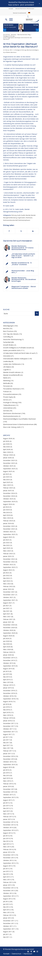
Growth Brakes (8, 345)
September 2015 (9, 797)
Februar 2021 (8, 619)
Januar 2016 (7, 786)
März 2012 (7, 912)
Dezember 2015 (9, 789)
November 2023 (9, 529)
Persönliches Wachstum (11, 389)
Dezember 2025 (9, 460)
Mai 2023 (6, 545)
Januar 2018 (7, 721)
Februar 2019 (8, 685)
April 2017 (6, 745)
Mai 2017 (6, 743)
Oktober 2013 (8, 860)
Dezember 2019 (9, 658)
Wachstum (29, 218)
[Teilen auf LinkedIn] (33, 231)
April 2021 (6, 614)
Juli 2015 (6, 803)
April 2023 (6, 548)
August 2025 (7, 471)
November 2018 (9, 693)
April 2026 (6, 449)
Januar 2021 (7, 622)
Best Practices (8, 331)
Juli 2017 (6, 737)
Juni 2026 (6, 444)
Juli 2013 (6, 869)
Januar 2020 (7, 655)
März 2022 (7, 584)
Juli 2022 (6, 573)
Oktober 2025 (8, 466)
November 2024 (9, 496)
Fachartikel (7, 342)
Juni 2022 (6, 575)
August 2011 (7, 932)
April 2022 (6, 581)
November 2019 (9, 660)
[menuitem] (11, 8)
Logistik (6, 370)
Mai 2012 (6, 907)
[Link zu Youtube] (34, 951)
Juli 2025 (6, 474)
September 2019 (9, 666)
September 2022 (9, 567)
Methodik (6, 383)
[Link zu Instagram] (37, 951)
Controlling (7, 337)
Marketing (6, 380)
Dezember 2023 (9, 526)
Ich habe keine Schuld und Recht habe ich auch (19, 353)
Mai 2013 (6, 874)
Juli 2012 (6, 901)
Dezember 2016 (9, 756)
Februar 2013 (8, 882)
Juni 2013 (6, 871)
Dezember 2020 (9, 625)
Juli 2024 (6, 507)
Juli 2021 (6, 606)
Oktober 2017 (8, 729)
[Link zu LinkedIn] (28, 951)
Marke (5, 378)
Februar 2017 (8, 751)
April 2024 (6, 515)
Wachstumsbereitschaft (10, 220)
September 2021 (9, 600)
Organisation (21, 218)
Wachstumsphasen (24, 220)
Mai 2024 (6, 512)
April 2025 (6, 482)
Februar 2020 (8, 652)
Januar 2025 (7, 490)
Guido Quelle (9, 206)
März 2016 (7, 781)
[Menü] (10, 19)
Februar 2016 (8, 784)
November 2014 (9, 825)
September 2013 (9, 863)
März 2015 (7, 814)
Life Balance (7, 367)
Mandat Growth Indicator (12, 372)
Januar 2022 (7, 589)
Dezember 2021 (9, 592)
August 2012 (7, 899)
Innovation (6, 356)
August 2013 (7, 866)
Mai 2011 (6, 937)
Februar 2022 (8, 586)
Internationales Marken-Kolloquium (15, 359)
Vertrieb (6, 411)
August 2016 (7, 767)
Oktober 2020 (8, 630)
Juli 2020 (6, 638)
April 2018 (6, 712)
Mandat (28, 215)
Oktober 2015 (8, 795)
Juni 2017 (6, 740)
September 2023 (9, 534)
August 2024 (7, 504)
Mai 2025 (6, 480)
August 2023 (7, 537)
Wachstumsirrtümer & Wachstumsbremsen (18, 424)
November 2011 (9, 923)
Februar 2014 (8, 849)
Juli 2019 (6, 671)
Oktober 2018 (8, 696)
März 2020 (7, 649)
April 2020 (6, 647)
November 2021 (9, 595)
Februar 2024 (8, 521)
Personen (6, 386)
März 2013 (7, 879)
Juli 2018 (6, 704)
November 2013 (9, 858)
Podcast (6, 391)
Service (5, 400)
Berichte (6, 328)
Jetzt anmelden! (27, 5)
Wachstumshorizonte (10, 416)
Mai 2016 (6, 775)
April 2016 (6, 778)
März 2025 (7, 485)
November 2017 (9, 726)
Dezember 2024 (9, 493)
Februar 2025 (8, 488)
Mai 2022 (6, 578)
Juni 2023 (6, 543)
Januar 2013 (7, 885)
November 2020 (9, 627)
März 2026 (7, 452)
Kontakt (11, 8)
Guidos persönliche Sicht (11, 350)
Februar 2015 (8, 816)
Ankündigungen (8, 326)
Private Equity (8, 397)
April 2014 (6, 844)
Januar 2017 (7, 753)
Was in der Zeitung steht (11, 427)
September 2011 (9, 929)
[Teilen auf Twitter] (21, 231)
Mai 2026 (6, 447)
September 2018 (9, 699)
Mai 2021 (6, 611)
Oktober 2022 (8, 564)
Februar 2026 (8, 455)
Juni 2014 (6, 838)
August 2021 (7, 603)
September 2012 (9, 896)
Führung (13, 215)
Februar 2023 (8, 553)
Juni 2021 (6, 608)
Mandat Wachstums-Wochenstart (24, 8)
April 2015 (6, 811)
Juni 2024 (6, 510)
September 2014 (9, 830)
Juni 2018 (6, 707)
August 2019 (7, 669)
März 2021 (7, 616)
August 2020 (7, 636)
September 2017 (9, 732)
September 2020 (9, 633)
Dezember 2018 (9, 690)
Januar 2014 (7, 852)
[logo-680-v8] (30, 19)
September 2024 (9, 501)
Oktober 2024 (8, 499)
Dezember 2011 (9, 921)
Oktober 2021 (8, 597)
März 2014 (7, 847)
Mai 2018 (6, 710)
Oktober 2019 (8, 663)
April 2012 (6, 910)
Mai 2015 (6, 808)
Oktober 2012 (8, 893)
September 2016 (9, 764)
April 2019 (6, 679)
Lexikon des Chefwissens (12, 364)
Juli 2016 (6, 770)
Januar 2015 (7, 819)
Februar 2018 (8, 718)
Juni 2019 (6, 674)
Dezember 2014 (9, 822)
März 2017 (7, 748)
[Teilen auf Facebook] (9, 231)
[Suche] (5, 19)
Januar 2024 (7, 523)
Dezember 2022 (9, 559)
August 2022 (7, 570)
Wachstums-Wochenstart (12, 413)
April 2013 (6, 877)
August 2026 (7, 438)
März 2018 (7, 715)
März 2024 (7, 518)
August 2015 (7, 800)
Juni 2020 (6, 641)
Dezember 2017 (9, 723)
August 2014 (7, 833)
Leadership (7, 361)
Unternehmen (8, 408)
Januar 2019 (7, 688)
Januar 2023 (7, 556)
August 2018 (7, 701)
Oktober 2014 (8, 827)
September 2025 (9, 469)
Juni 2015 (6, 806)
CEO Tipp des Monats (11, 334)
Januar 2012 (7, 918)
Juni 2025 (6, 477)
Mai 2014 (6, 841)
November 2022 (9, 562)
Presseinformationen (10, 394)
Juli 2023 (6, 540)
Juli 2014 (6, 836)
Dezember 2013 (9, 855)
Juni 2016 (6, 773)
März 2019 (7, 682)
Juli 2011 (6, 934)
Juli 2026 (6, 441)
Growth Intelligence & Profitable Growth (17, 348)
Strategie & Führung (20, 50)
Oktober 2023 (8, 532)
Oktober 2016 (8, 762)
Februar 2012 (8, 915)
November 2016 (9, 759)
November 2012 (9, 890)
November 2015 (9, 792)
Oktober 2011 (8, 926)
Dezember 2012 (9, 888)
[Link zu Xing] (31, 951)
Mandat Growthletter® (19, 13)
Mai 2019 (6, 677)
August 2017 (7, 734)
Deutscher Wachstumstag (12, 339)
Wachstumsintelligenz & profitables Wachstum (19, 419)
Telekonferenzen (9, 405)
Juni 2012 (6, 904)
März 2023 (7, 551)
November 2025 (9, 463)
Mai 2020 (6, 644)
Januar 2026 (7, 458)
